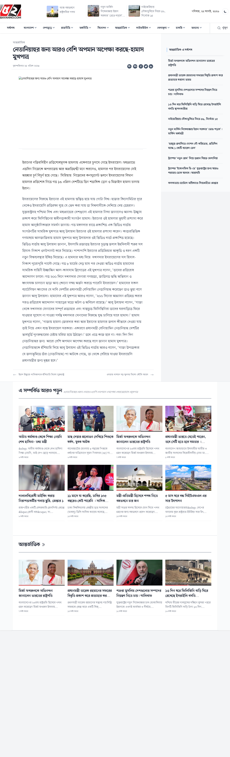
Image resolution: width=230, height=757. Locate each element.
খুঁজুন (225, 28)
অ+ (135, 66)
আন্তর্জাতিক (123, 28)
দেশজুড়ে (50, 28)
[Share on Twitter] (146, 66)
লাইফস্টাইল (144, 28)
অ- (129, 66)
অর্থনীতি (86, 28)
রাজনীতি (68, 28)
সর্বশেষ (11, 28)
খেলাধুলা (164, 28)
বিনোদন (104, 28)
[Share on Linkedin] (151, 66)
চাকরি (181, 28)
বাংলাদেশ (31, 28)
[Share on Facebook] (141, 66)
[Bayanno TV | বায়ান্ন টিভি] (10, 11)
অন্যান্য (197, 28)
